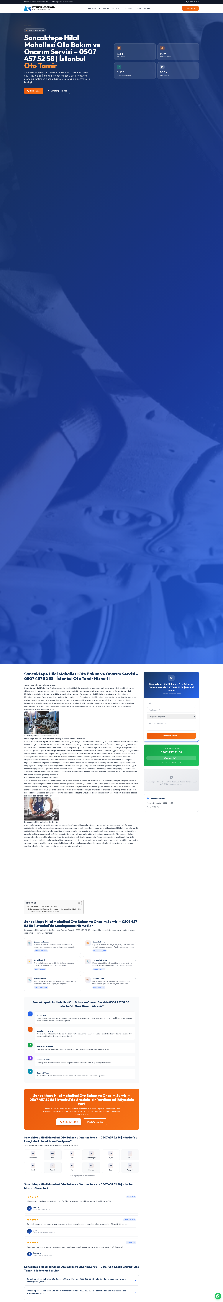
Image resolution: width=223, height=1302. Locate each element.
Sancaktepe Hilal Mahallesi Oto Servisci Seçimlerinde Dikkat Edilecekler (54, 738)
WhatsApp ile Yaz (59, 91)
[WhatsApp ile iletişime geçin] (218, 1296)
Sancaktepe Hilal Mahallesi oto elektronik (60, 697)
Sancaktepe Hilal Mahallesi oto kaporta (98, 694)
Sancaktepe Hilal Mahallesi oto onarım (61, 694)
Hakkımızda (104, 8)
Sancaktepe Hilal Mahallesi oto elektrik (97, 697)
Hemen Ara (192, 8)
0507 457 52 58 (193, 2)
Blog (139, 8)
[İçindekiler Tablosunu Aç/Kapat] (78, 903)
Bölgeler (128, 8)
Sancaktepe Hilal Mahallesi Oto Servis (40, 685)
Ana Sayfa (92, 8)
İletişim (147, 8)
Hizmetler (116, 8)
